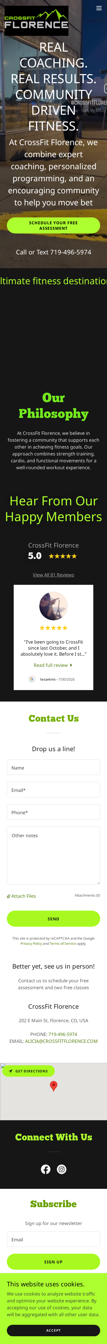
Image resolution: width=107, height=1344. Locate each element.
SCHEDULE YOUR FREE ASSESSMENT (53, 225)
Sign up (53, 1262)
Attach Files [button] (23, 896)
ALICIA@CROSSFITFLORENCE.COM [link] (61, 1041)
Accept (53, 1330)
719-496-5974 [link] (70, 252)
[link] (36, 8)
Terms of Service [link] (63, 943)
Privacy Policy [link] (31, 943)
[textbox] (53, 767)
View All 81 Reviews (53, 575)
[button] (99, 8)
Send (53, 919)
